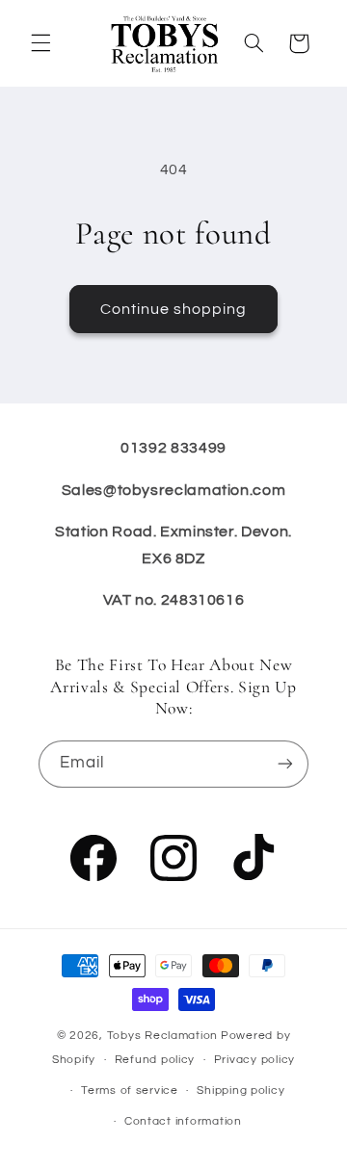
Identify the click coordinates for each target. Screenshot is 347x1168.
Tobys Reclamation (163, 1035)
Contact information (183, 1121)
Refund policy (155, 1059)
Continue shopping (174, 309)
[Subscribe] (285, 764)
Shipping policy (240, 1090)
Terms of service (129, 1090)
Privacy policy (254, 1059)
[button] (40, 43)
